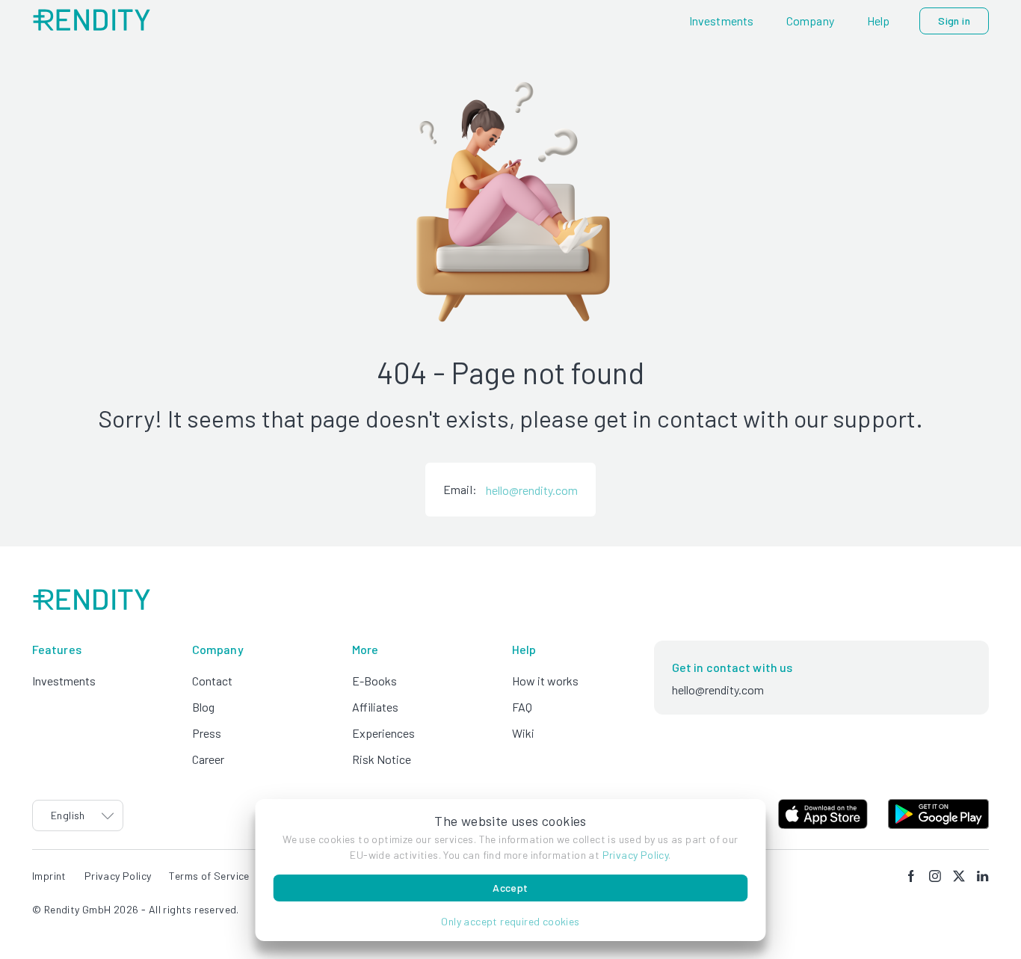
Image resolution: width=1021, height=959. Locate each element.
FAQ (522, 707)
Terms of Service (209, 875)
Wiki (523, 733)
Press (206, 733)
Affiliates (375, 707)
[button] (511, 921)
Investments (64, 680)
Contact (212, 680)
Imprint (49, 875)
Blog (203, 707)
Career (208, 759)
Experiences (383, 733)
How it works (545, 680)
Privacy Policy (635, 854)
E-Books (374, 680)
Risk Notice (381, 759)
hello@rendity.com (532, 490)
